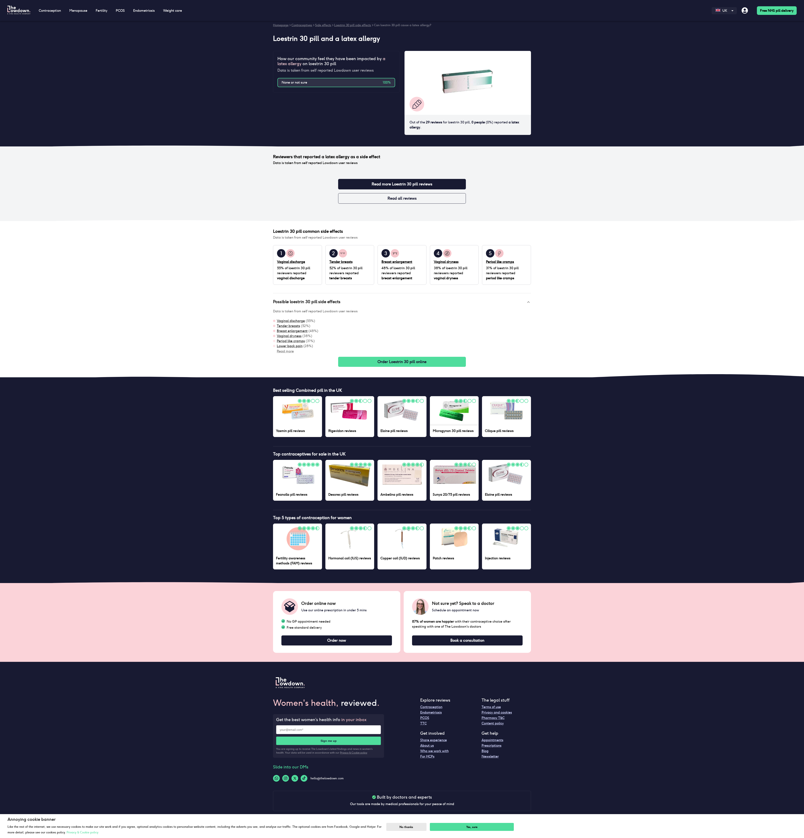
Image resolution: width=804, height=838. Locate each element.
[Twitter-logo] (294, 778)
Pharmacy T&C (493, 718)
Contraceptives (301, 25)
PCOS (424, 718)
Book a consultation (467, 640)
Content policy (493, 723)
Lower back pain (290, 346)
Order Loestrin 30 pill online (402, 361)
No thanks (406, 827)
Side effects (323, 25)
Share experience (433, 740)
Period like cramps (291, 341)
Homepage (281, 25)
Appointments (492, 740)
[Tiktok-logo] (304, 778)
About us (427, 745)
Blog (485, 751)
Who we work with (434, 751)
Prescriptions (491, 745)
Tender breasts (288, 326)
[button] (402, 302)
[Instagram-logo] (285, 778)
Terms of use (491, 707)
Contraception (431, 707)
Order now (336, 640)
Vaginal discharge (291, 321)
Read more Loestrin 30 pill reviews (402, 184)
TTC (423, 723)
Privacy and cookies (497, 712)
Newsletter (490, 756)
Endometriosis (431, 712)
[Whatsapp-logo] (276, 778)
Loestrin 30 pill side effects (352, 25)
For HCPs (427, 756)
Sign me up (329, 740)
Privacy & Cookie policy (353, 752)
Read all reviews (402, 198)
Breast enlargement (292, 331)
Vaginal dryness (289, 336)
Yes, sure (471, 827)
